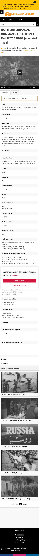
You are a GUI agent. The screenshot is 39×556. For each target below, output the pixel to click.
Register (11, 19)
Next (25, 504)
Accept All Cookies (19, 280)
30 (18, 354)
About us (20, 537)
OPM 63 (4, 333)
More (19, 19)
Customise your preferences (19, 285)
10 (13, 354)
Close (34, 2)
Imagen (18, 550)
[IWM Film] (19, 14)
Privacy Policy (20, 540)
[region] (19, 278)
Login (5, 359)
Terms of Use (20, 542)
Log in (3, 19)
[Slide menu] (2, 12)
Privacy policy (15, 275)
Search (37, 24)
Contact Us (20, 535)
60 (23, 354)
